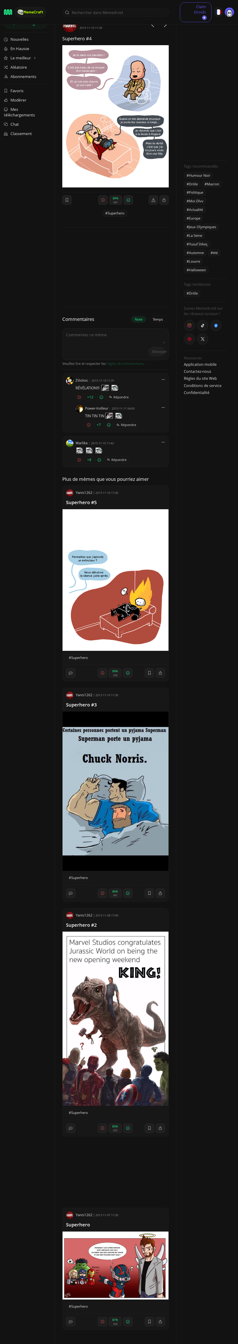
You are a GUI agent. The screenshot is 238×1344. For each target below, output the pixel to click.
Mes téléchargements (19, 112)
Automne (196, 252)
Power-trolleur (96, 408)
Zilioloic (82, 380)
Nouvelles (19, 39)
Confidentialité (196, 392)
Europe (194, 218)
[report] (153, 200)
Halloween (197, 270)
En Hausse (19, 48)
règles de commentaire (125, 363)
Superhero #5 (81, 502)
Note (138, 319)
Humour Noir (199, 175)
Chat (14, 124)
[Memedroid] (8, 12)
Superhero (116, 213)
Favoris (16, 90)
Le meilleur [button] (21, 58)
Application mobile (200, 364)
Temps (158, 319)
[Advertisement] (205, 87)
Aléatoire (18, 67)
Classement (21, 133)
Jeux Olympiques (202, 226)
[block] (164, 200)
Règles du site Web (200, 378)
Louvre (194, 261)
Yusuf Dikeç (198, 244)
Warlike (82, 443)
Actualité (196, 209)
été (215, 252)
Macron (213, 184)
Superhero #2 (81, 925)
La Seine (195, 235)
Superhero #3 (81, 705)
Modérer (18, 100)
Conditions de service (202, 385)
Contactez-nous (197, 371)
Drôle (193, 184)
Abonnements (23, 76)
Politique (196, 192)
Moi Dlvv (196, 201)
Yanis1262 (84, 492)
